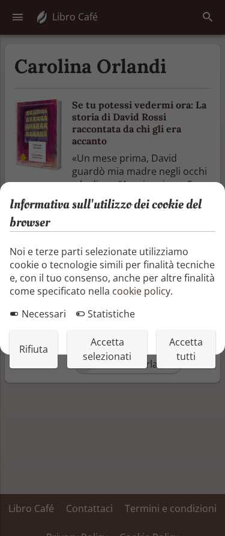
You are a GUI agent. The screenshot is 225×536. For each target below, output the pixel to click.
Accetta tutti (186, 349)
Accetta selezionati (107, 349)
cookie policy (141, 291)
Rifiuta (33, 349)
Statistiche (110, 313)
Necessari (42, 313)
